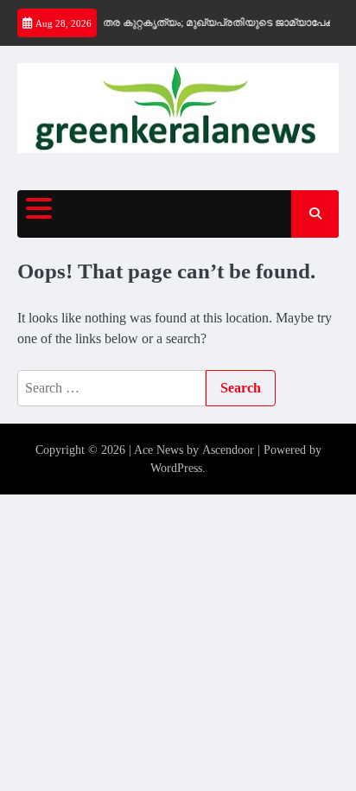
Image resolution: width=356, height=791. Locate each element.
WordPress (176, 468)
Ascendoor (228, 449)
